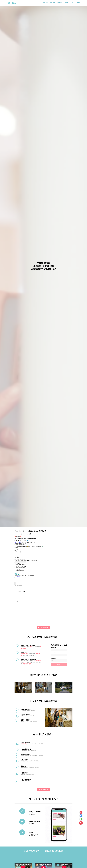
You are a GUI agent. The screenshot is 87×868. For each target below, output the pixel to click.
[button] (81, 823)
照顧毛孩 (31, 646)
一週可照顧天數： (54, 647)
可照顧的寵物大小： (54, 658)
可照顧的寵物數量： (54, 653)
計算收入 (59, 664)
